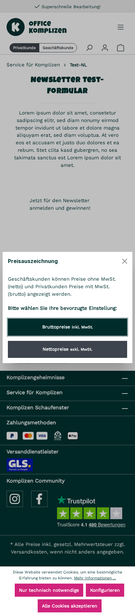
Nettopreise (67, 349)
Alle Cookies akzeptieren (69, 605)
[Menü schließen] (125, 261)
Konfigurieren (105, 590)
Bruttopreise (67, 326)
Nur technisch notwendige (49, 590)
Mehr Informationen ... (95, 578)
